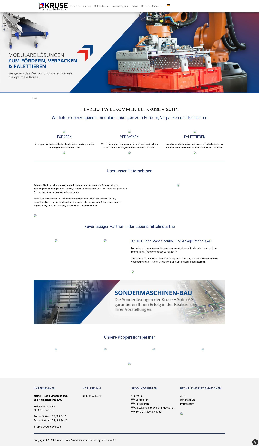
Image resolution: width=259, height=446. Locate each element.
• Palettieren (140, 403)
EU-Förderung (85, 6)
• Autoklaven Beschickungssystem (153, 407)
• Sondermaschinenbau (146, 411)
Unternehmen (101, 6)
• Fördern (136, 395)
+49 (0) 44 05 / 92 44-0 (52, 416)
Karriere (145, 6)
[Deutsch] (168, 5)
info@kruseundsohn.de (47, 426)
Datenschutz (187, 399)
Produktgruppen (120, 6)
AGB (182, 395)
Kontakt (155, 6)
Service (135, 6)
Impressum (187, 403)
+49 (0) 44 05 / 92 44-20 (53, 420)
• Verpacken (139, 399)
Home (73, 6)
